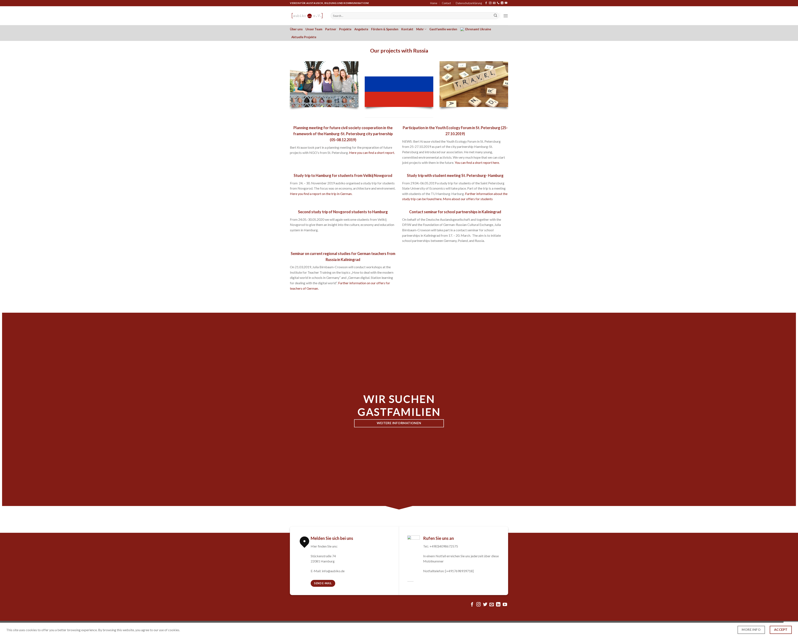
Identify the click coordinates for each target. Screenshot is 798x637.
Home (433, 3)
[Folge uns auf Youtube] (506, 3)
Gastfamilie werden (443, 29)
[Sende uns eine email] (494, 3)
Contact (446, 3)
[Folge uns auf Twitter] (485, 604)
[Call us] (498, 3)
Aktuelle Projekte (303, 37)
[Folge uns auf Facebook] (486, 3)
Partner (330, 29)
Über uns (296, 29)
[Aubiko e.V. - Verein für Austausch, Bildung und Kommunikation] (307, 15)
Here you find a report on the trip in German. (321, 194)
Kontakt (407, 29)
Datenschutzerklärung (469, 3)
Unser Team (313, 29)
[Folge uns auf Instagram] (490, 3)
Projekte (345, 29)
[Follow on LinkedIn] (502, 3)
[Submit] (495, 15)
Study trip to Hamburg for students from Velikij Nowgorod (343, 175)
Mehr (420, 29)
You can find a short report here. (477, 162)
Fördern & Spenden (384, 29)
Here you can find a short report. (372, 152)
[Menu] (505, 16)
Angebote (361, 29)
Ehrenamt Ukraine (478, 29)
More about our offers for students (468, 199)
